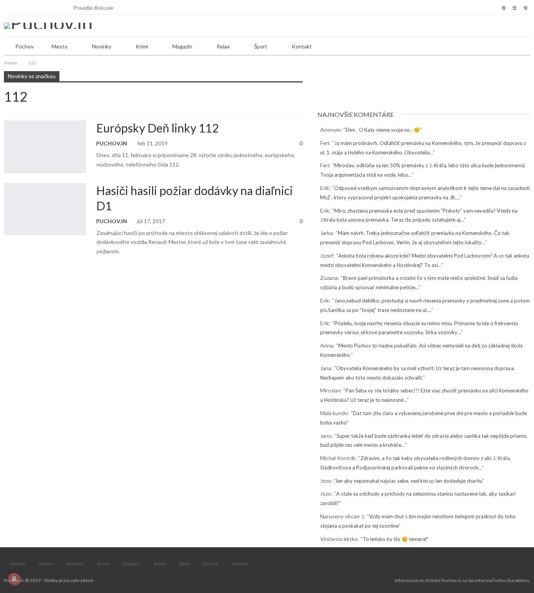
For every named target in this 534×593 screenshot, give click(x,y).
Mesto (60, 46)
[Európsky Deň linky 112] (45, 146)
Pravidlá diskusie (93, 7)
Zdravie (210, 563)
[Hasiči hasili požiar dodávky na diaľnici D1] (45, 209)
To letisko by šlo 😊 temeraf (395, 539)
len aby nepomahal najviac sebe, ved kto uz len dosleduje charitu (409, 481)
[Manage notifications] (14, 579)
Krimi (142, 46)
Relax (223, 46)
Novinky (101, 46)
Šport (260, 46)
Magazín (182, 46)
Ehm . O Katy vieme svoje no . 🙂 (383, 130)
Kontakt (302, 46)
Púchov (24, 46)
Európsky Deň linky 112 (157, 128)
